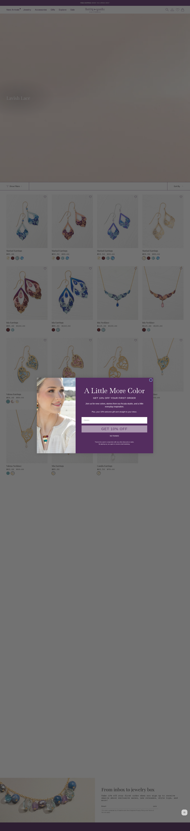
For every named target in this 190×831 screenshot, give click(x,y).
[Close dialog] (151, 380)
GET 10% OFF (114, 429)
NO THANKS (114, 436)
